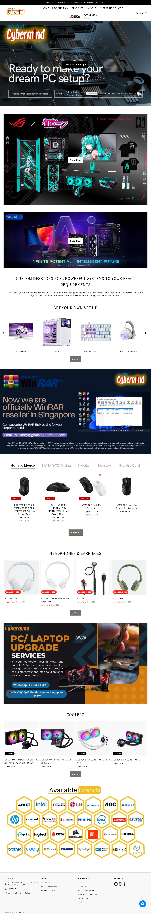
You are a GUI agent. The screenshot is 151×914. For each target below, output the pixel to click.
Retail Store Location (49, 887)
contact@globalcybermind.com (19, 893)
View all (75, 359)
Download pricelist (48, 891)
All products (45, 883)
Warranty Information (86, 891)
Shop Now (75, 160)
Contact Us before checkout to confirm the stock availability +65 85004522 (75, 2)
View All (75, 532)
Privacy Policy (83, 898)
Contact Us (82, 887)
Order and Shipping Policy (87, 894)
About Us (81, 883)
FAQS (80, 902)
